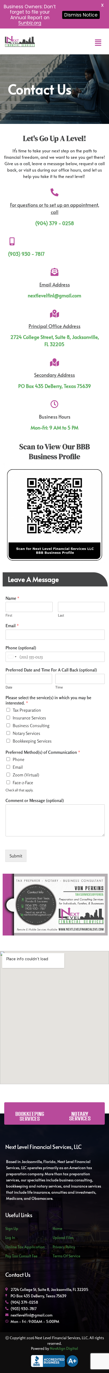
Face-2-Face (23, 782)
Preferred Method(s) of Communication (43, 752)
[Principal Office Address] (54, 314)
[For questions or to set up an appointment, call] (54, 192)
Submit (16, 855)
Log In (10, 1237)
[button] (98, 43)
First (9, 615)
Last (61, 615)
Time (59, 687)
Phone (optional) (21, 647)
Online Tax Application (25, 1246)
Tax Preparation (27, 710)
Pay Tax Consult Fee (21, 1255)
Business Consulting (31, 725)
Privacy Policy (64, 1246)
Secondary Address (54, 374)
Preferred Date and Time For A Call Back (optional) (51, 670)
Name (12, 598)
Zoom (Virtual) (26, 774)
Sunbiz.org (29, 23)
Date (9, 687)
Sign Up (11, 1228)
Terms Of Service (66, 1255)
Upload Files (63, 1237)
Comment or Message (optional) (35, 800)
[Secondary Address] (54, 362)
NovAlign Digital (63, 1348)
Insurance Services (29, 717)
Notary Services (26, 733)
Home (57, 1228)
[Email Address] (54, 272)
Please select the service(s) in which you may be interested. (48, 700)
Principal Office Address (54, 326)
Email (12, 625)
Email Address (54, 284)
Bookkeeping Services (32, 741)
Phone (18, 759)
